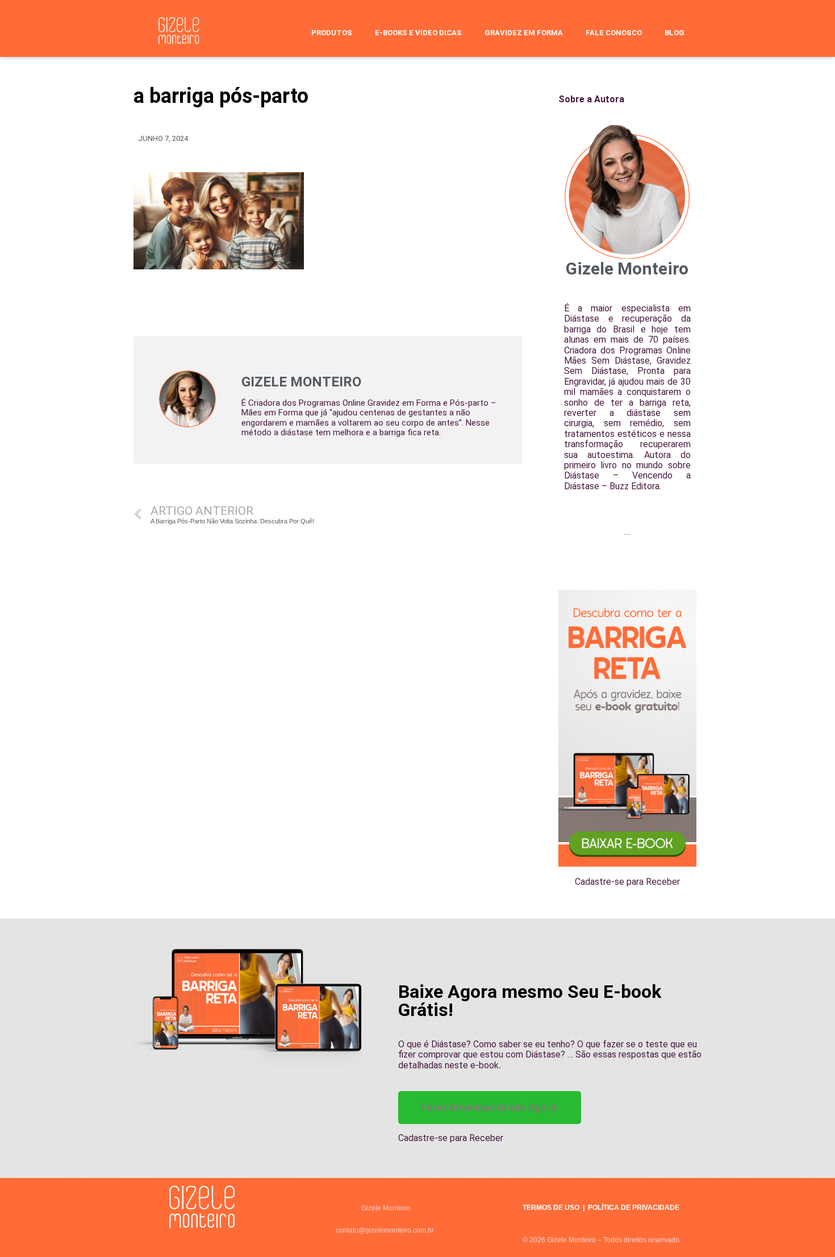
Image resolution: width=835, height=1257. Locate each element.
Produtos (331, 32)
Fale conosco (614, 32)
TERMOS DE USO (551, 1208)
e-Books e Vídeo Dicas (418, 32)
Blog (674, 32)
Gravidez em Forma (524, 32)
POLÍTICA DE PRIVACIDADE (633, 1208)
